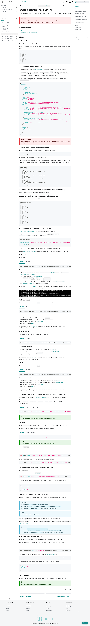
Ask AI (85, 622)
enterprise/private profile (29, 283)
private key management (36, 514)
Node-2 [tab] (27, 407)
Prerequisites (76, 6)
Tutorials (7, 610)
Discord (67, 605)
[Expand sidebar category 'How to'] (16, 16)
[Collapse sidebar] (9, 599)
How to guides (8, 606)
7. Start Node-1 (78, 25)
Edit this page (24, 589)
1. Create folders (78, 9)
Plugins (29, 1)
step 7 (50, 584)
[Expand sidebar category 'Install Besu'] (16, 12)
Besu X (67, 608)
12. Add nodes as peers (79, 35)
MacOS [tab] (22, 261)
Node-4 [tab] (38, 407)
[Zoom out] (67, 292)
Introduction (8, 605)
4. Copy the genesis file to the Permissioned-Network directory (81, 17)
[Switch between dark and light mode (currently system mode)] (73, 2)
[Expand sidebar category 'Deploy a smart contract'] (16, 36)
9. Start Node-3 (78, 29)
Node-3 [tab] (33, 407)
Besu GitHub (68, 610)
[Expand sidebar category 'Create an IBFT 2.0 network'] (16, 29)
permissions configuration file (28, 231)
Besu (22, 31)
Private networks (22, 1)
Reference (8, 612)
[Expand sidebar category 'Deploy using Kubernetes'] (16, 38)
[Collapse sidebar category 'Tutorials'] (16, 21)
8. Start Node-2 (78, 27)
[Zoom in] (65, 292)
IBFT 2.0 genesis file (39, 69)
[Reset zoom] (69, 292)
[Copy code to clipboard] (70, 52)
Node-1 (32, 323)
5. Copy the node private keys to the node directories (81, 20)
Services (47, 608)
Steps (75, 8)
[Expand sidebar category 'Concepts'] (16, 18)
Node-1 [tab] (22, 407)
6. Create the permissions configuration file (79, 23)
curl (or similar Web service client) (29, 32)
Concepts (7, 608)
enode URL (34, 286)
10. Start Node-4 (78, 31)
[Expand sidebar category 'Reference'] (16, 43)
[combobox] (82, 2)
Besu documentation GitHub (72, 612)
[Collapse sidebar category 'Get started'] (16, 7)
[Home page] (20, 6)
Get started (48, 606)
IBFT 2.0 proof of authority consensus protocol (32, 15)
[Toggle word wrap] (67, 83)
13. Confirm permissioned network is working (81, 38)
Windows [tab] (28, 261)
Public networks (13, 1)
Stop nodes (76, 40)
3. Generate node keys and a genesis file (80, 14)
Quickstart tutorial (23, 499)
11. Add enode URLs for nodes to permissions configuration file (81, 33)
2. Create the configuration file (80, 11)
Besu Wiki (68, 606)
